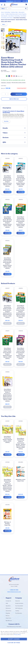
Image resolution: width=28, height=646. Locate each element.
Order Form (8, 618)
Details (5, 128)
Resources (8, 608)
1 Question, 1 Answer (6, 82)
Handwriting (7, 12)
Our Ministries (18, 613)
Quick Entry (8, 610)
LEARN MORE (25, 1)
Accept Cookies (14, 639)
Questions (8, 606)
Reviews (5, 137)
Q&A (4, 142)
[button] (3, 34)
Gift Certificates (19, 608)
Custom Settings (14, 643)
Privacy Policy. (17, 634)
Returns (7, 615)
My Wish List (9, 620)
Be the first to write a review (18, 82)
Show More (6, 121)
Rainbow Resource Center (14, 579)
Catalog (17, 610)
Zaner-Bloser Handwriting (14, 16)
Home (2, 12)
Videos (5, 133)
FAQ (7, 603)
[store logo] (14, 4)
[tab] (4, 24)
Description (7, 108)
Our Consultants (19, 606)
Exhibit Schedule (19, 603)
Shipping (8, 613)
